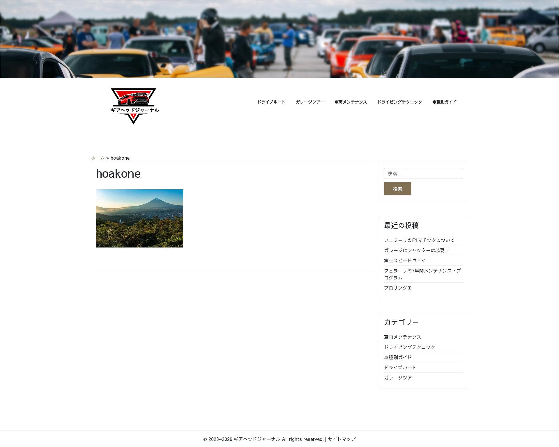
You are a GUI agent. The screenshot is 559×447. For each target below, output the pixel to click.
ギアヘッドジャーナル (257, 439)
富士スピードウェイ (405, 260)
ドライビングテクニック (399, 102)
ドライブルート (271, 102)
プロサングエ (398, 287)
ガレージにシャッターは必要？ (416, 250)
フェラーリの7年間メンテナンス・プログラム (422, 274)
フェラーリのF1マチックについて (419, 240)
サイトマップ (342, 439)
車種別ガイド (444, 102)
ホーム (98, 157)
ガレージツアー (310, 102)
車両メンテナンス (351, 102)
